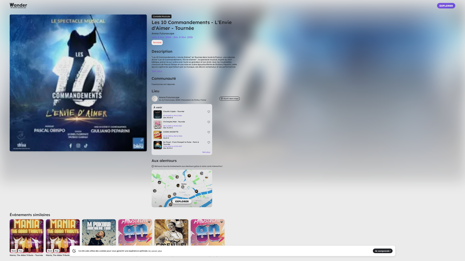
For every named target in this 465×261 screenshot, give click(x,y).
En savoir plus (155, 251)
